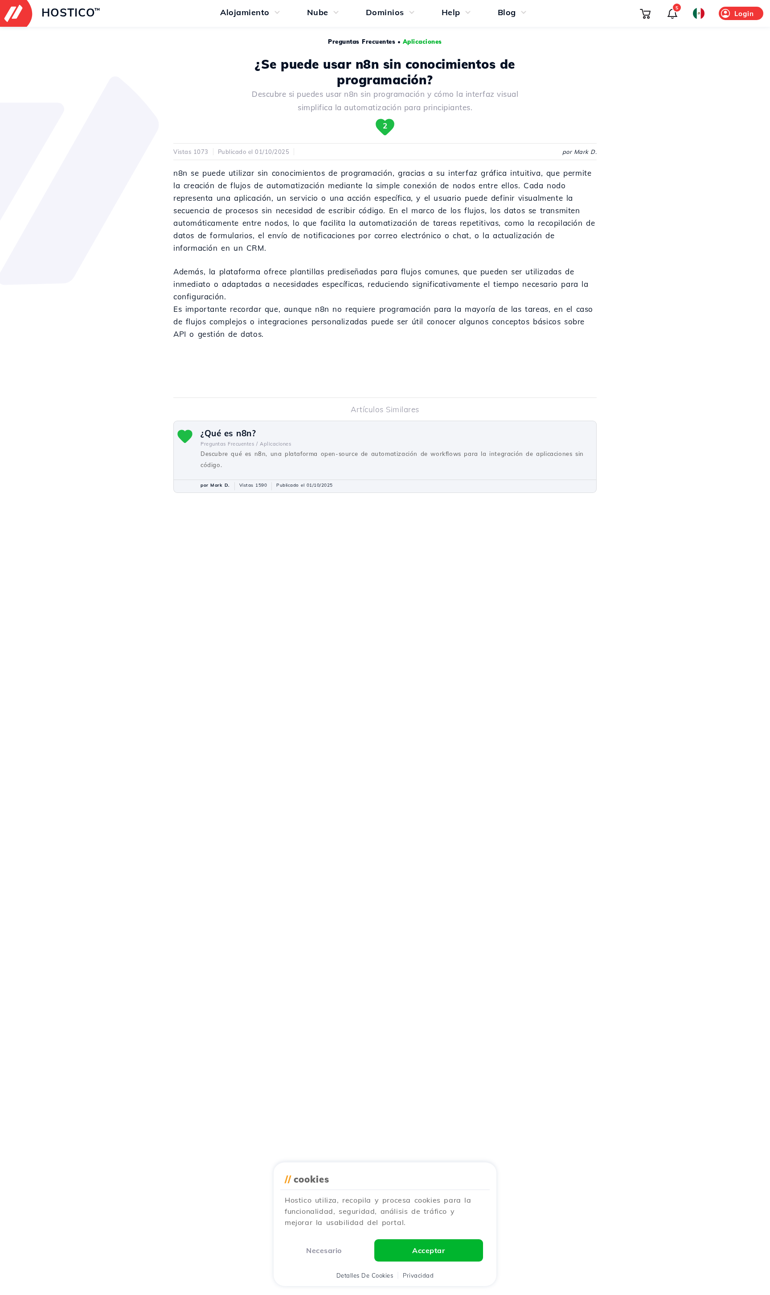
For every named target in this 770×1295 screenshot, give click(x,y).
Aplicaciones (422, 41)
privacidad (418, 1275)
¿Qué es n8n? (228, 433)
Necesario (324, 1250)
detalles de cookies (364, 1275)
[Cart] (645, 13)
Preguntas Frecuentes (361, 41)
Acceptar (428, 1250)
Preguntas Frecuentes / (229, 444)
